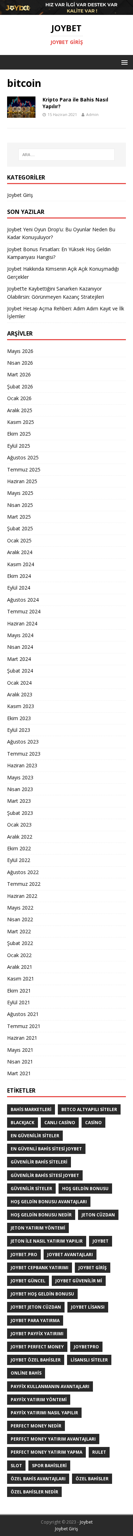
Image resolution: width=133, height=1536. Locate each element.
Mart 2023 (19, 800)
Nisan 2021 (20, 1061)
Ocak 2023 (19, 824)
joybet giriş (92, 1268)
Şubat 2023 (20, 813)
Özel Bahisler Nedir (34, 1492)
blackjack (22, 1123)
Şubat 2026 (20, 386)
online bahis (26, 1373)
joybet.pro (24, 1255)
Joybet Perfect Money (37, 1347)
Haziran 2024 (22, 623)
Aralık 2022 (19, 836)
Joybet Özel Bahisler (36, 1360)
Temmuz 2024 (23, 611)
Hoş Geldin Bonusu (85, 1189)
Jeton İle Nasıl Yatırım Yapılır (47, 1241)
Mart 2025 (19, 516)
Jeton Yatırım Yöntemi (38, 1228)
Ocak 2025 (19, 540)
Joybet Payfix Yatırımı (37, 1334)
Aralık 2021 (19, 966)
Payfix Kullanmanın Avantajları (50, 1386)
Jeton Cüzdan (98, 1215)
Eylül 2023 (18, 729)
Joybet (86, 1522)
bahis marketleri (31, 1109)
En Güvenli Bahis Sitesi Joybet (46, 1149)
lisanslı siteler (89, 1360)
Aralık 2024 (19, 552)
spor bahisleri (49, 1466)
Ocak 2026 (19, 398)
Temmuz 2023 (23, 753)
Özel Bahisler (92, 1479)
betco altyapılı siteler (89, 1109)
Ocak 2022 (19, 955)
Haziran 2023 (22, 765)
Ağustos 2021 (23, 1014)
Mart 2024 (19, 659)
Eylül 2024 (18, 587)
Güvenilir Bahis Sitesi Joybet (45, 1175)
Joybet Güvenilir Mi (78, 1281)
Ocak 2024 (19, 682)
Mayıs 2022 (20, 907)
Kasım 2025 (20, 422)
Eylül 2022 (18, 860)
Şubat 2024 (20, 670)
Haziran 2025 (22, 481)
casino (93, 1123)
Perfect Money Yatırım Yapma (46, 1452)
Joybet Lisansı (88, 1307)
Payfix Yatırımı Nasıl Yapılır (44, 1413)
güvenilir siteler (31, 1189)
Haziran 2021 (22, 1037)
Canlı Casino (59, 1123)
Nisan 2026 (20, 362)
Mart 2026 (19, 374)
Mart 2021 (19, 1073)
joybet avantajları (70, 1255)
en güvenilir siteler (35, 1136)
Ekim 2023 (19, 718)
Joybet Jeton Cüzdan (36, 1307)
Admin (92, 114)
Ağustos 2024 (23, 599)
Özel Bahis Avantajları (38, 1479)
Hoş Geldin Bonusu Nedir (41, 1215)
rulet (99, 1452)
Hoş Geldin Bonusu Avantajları (49, 1202)
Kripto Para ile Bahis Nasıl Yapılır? (75, 102)
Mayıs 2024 (20, 635)
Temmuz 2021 (23, 1026)
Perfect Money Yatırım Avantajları (53, 1439)
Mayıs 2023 (20, 777)
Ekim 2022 (19, 848)
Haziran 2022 (22, 896)
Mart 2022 (19, 931)
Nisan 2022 (20, 919)
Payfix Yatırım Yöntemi (39, 1400)
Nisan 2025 (20, 505)
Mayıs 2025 (20, 493)
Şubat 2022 (20, 943)
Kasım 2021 (20, 978)
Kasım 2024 (20, 564)
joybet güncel (28, 1281)
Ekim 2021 (19, 990)
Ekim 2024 (19, 576)
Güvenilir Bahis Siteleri (39, 1162)
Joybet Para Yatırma (35, 1320)
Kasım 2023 (20, 706)
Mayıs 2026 (20, 351)
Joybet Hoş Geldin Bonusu (42, 1294)
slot (16, 1466)
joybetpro (86, 1347)
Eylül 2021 (18, 1002)
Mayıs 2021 (20, 1049)
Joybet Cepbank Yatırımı (39, 1268)
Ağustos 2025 (23, 457)
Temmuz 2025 (23, 469)
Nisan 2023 (20, 789)
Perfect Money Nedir (36, 1426)
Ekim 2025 (19, 433)
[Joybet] (66, 10)
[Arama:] (66, 155)
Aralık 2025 (19, 410)
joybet (101, 1241)
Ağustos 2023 (23, 741)
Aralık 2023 (19, 694)
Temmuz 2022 (23, 883)
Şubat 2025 (20, 528)
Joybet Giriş (20, 195)
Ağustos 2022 (23, 872)
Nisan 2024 (20, 646)
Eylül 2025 (18, 445)
